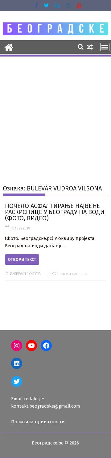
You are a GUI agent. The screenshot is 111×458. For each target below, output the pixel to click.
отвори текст (22, 259)
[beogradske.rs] (9, 47)
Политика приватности (38, 422)
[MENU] (104, 47)
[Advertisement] (55, 116)
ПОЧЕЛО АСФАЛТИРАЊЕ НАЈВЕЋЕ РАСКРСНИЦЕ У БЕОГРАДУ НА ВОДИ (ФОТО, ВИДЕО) (55, 212)
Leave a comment (72, 274)
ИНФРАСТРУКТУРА (25, 274)
